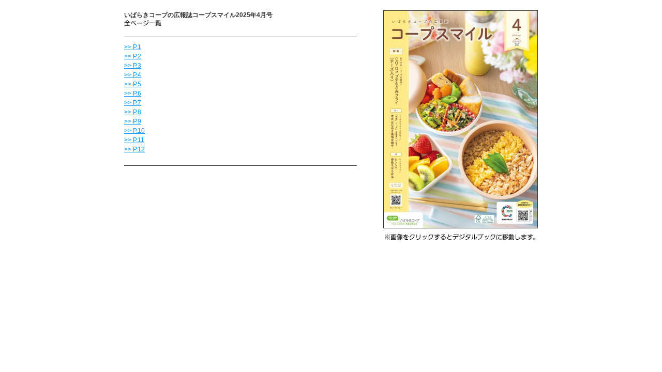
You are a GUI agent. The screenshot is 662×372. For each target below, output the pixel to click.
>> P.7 (132, 102)
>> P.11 (134, 140)
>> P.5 (132, 84)
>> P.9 (132, 121)
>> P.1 (132, 47)
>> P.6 (132, 93)
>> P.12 (134, 149)
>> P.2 (132, 56)
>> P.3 (132, 65)
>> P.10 (134, 130)
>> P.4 (132, 75)
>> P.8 (132, 112)
